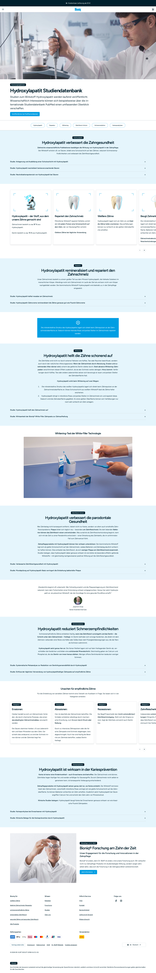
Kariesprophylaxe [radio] (117, 125)
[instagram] (121, 901)
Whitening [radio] (65, 125)
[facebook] (116, 901)
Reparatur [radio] (52, 125)
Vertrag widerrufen (17, 945)
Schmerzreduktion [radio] (100, 125)
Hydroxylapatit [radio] (37, 125)
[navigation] (78, 125)
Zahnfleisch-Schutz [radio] (81, 125)
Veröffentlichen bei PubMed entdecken (25, 114)
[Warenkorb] (153, 9)
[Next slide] (144, 250)
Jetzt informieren (87, 872)
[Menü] (3, 9)
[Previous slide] (140, 250)
